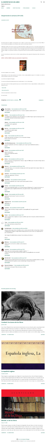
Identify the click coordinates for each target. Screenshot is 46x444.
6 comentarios (10, 383)
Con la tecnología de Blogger (23, 439)
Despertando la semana (12, 100)
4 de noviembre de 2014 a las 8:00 (17, 207)
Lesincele (7, 207)
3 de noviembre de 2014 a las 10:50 (18, 109)
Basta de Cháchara (9, 265)
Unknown (7, 173)
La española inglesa (7, 371)
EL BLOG (33, 8)
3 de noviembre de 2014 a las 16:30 (15, 159)
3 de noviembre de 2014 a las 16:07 (16, 150)
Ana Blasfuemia (8, 228)
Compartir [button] (41, 100)
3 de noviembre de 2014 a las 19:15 (17, 173)
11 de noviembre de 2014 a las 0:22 (21, 265)
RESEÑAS (8, 8)
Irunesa (6, 185)
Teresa (6, 150)
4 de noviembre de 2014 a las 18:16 (15, 222)
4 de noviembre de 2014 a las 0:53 (19, 201)
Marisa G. (7, 166)
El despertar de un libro (10, 2)
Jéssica (6, 159)
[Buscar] (41, 2)
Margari (6, 194)
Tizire (6, 222)
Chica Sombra (8, 109)
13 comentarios (10, 432)
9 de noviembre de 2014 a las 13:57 (19, 258)
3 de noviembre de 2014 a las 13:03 (16, 128)
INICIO (2, 8)
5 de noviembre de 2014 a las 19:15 (17, 249)
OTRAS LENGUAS (26, 8)
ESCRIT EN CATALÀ (16, 8)
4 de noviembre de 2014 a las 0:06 (16, 194)
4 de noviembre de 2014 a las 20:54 (19, 228)
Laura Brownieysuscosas (10, 143)
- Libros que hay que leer (5, 90)
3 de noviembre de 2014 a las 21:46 (16, 185)
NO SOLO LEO (8, 258)
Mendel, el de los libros (9, 420)
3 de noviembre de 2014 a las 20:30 (18, 179)
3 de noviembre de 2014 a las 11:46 (16, 115)
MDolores (7, 242)
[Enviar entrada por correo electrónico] (20, 100)
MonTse (6, 128)
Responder (7, 112)
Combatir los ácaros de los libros (12, 322)
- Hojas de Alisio (3, 87)
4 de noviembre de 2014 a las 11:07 (16, 215)
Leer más (43, 334)
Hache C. (6, 115)
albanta (6, 122)
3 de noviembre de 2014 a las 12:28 (16, 122)
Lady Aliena (7, 179)
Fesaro (6, 215)
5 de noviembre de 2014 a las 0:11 (17, 242)
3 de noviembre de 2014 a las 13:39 (15, 135)
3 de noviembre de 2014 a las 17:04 (17, 166)
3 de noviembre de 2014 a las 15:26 (23, 143)
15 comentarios (10, 334)
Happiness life (8, 201)
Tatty (6, 135)
